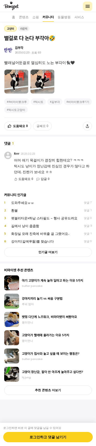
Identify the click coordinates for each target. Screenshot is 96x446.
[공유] (87, 126)
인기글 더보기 (48, 252)
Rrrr (16, 154)
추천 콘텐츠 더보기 (48, 390)
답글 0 (45, 179)
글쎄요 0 (42, 126)
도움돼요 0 (20, 126)
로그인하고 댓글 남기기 (48, 437)
